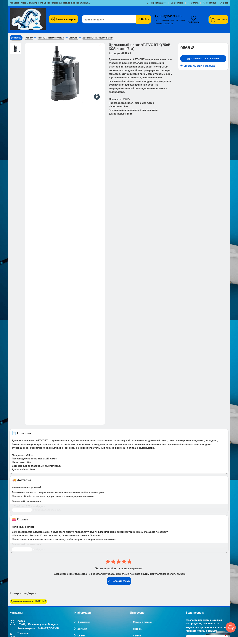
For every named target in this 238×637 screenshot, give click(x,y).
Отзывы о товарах (142, 622)
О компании (84, 622)
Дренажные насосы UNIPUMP (28, 601)
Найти (144, 19)
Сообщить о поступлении (205, 58)
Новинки (137, 629)
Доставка (82, 629)
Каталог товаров (66, 19)
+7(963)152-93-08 (168, 16)
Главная (29, 38)
